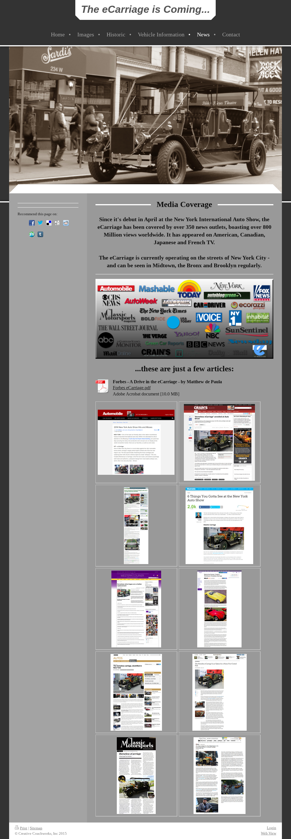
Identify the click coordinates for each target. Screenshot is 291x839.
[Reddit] (66, 223)
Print (23, 828)
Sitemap (36, 828)
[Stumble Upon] (32, 234)
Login (271, 828)
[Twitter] (40, 223)
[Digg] (57, 223)
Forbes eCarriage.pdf (132, 387)
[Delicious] (49, 223)
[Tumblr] (40, 234)
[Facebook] (32, 223)
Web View (268, 833)
